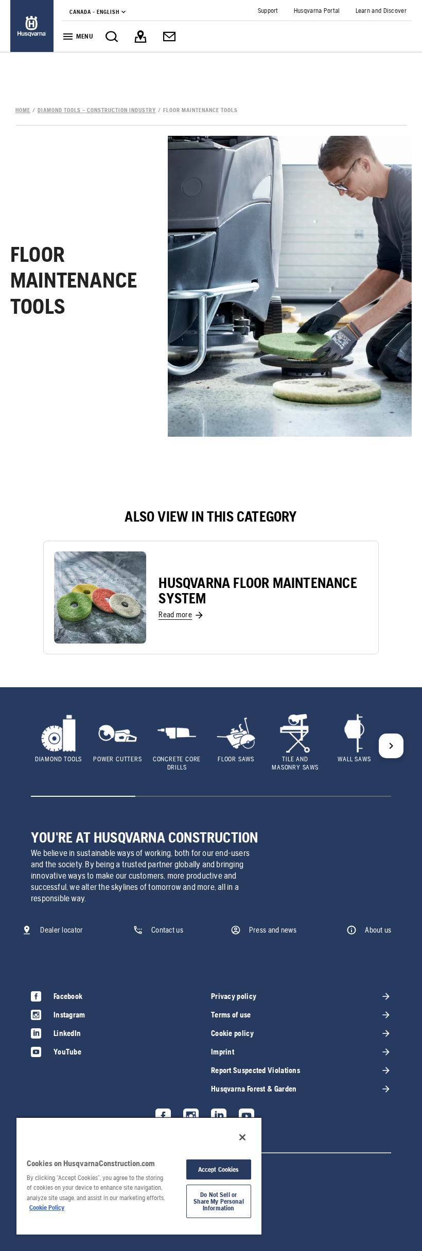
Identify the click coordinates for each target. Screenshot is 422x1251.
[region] (138, 1176)
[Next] (391, 746)
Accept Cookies (218, 1169)
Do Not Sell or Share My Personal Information (219, 1201)
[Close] (242, 1137)
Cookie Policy (46, 1207)
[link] (32, 26)
